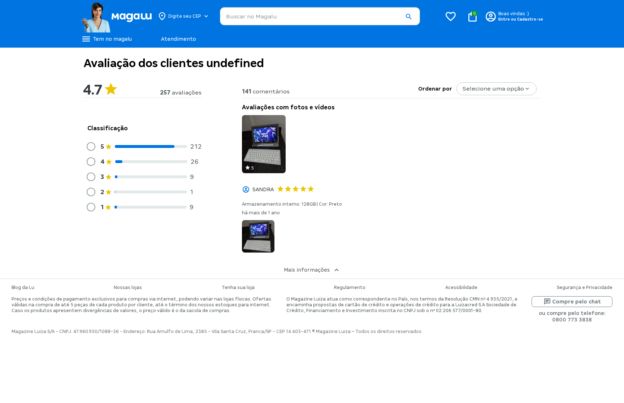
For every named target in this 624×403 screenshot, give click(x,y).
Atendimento (178, 39)
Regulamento (349, 287)
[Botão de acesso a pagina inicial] (116, 16)
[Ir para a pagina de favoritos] (450, 16)
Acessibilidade (461, 287)
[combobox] (320, 16)
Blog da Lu (23, 287)
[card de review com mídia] (264, 144)
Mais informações (307, 270)
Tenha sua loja (238, 287)
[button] (408, 16)
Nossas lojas (128, 287)
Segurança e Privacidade (584, 287)
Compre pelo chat (576, 302)
